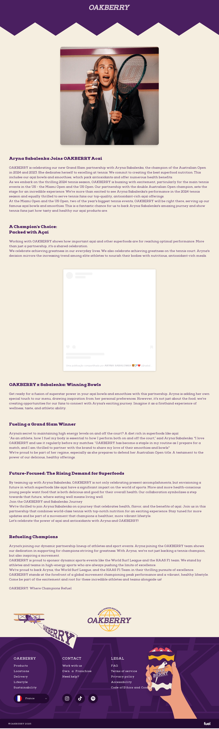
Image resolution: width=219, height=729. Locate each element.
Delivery (21, 676)
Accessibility (121, 682)
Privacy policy (122, 676)
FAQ (114, 665)
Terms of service (124, 671)
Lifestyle (21, 682)
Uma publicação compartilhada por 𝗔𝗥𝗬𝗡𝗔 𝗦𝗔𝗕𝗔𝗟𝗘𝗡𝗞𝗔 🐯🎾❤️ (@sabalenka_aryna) (115, 365)
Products (21, 665)
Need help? (70, 676)
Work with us (72, 665)
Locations (21, 671)
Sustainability (25, 687)
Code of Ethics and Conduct (132, 687)
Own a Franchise (77, 671)
